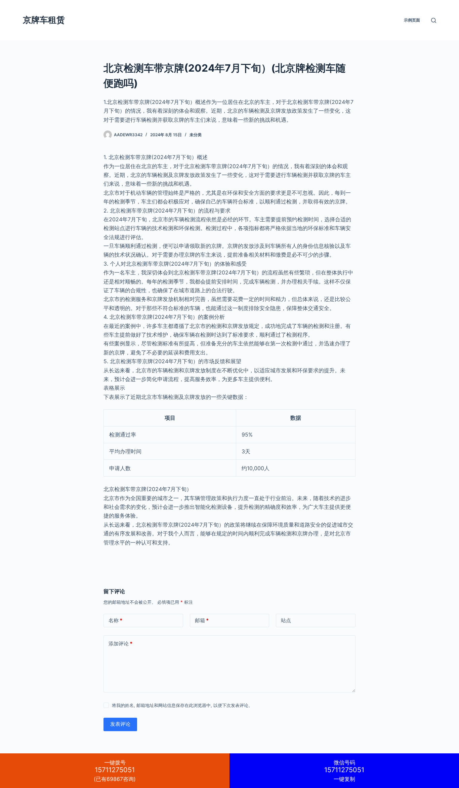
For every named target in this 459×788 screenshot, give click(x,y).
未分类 (196, 134)
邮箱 (202, 620)
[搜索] (433, 20)
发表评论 (120, 724)
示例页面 (412, 20)
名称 (115, 620)
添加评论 (120, 643)
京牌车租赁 (44, 20)
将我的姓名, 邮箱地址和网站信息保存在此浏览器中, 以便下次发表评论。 (182, 705)
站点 (286, 620)
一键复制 (344, 770)
